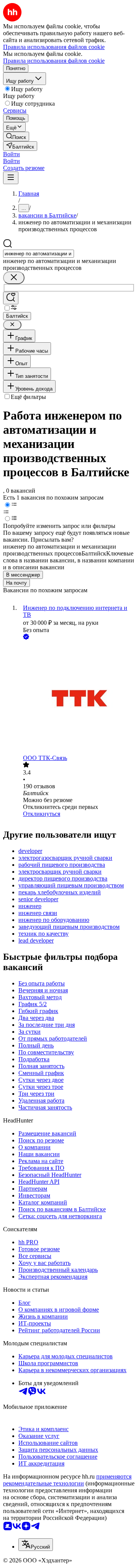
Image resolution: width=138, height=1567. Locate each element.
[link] (16, 136)
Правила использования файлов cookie (54, 60)
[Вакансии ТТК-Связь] (76, 698)
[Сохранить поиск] (10, 298)
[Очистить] (14, 277)
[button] (11, 154)
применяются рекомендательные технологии (67, 1480)
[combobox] (38, 254)
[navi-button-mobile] (10, 178)
